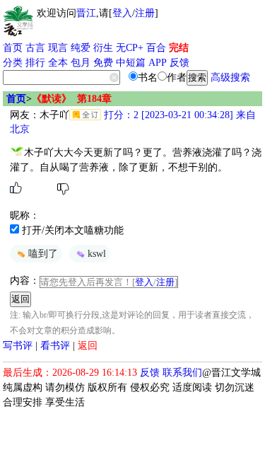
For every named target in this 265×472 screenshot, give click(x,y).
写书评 (18, 345)
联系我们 (182, 372)
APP (157, 62)
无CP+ (129, 47)
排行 (35, 62)
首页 (13, 47)
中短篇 (131, 62)
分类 (13, 62)
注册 (145, 13)
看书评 (55, 345)
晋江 (86, 13)
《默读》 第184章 (72, 98)
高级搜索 (230, 77)
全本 (58, 62)
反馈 (179, 62)
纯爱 (80, 47)
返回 (88, 345)
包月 (80, 62)
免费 (103, 62)
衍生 (103, 47)
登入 (122, 13)
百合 (156, 47)
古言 (35, 47)
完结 (179, 47)
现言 (58, 47)
